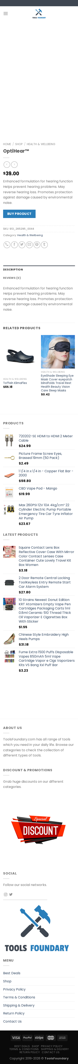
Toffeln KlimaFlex (15, 383)
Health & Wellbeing (41, 144)
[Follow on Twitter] (10, 895)
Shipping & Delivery (19, 1005)
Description (13, 269)
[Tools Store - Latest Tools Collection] (39, 13)
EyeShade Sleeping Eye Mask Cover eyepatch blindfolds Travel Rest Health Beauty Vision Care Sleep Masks (57, 383)
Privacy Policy (14, 989)
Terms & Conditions (19, 997)
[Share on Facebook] (14, 244)
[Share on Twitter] (22, 244)
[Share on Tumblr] (44, 244)
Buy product (19, 214)
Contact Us (12, 1021)
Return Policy (14, 1013)
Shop (19, 144)
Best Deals (11, 973)
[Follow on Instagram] (5, 895)
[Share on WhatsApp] (7, 244)
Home (7, 144)
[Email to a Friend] (29, 244)
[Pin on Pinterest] (36, 244)
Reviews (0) (12, 278)
